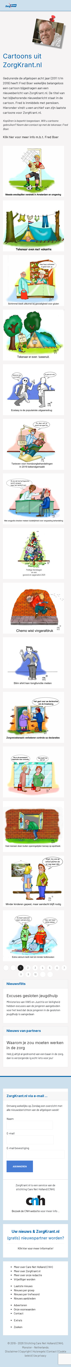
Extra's (18, 1320)
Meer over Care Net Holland (30, 1267)
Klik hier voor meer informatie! (36, 1248)
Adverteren (20, 1305)
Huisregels (39, 1351)
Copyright (25, 1351)
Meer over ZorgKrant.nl (27, 1271)
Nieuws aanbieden (25, 1298)
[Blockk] (11, 5)
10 (35, 974)
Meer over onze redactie (28, 1275)
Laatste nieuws (23, 1286)
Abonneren (20, 1166)
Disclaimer (11, 1351)
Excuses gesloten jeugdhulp (32, 995)
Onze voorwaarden (25, 1309)
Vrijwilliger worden (24, 1279)
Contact (18, 1313)
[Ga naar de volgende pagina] (43, 974)
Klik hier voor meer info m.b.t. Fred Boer (31, 137)
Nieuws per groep (24, 1290)
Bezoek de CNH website (26, 1211)
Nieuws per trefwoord (27, 1294)
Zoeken (18, 1327)
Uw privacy (39, 1355)
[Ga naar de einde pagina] (50, 974)
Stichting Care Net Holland (40, 1343)
